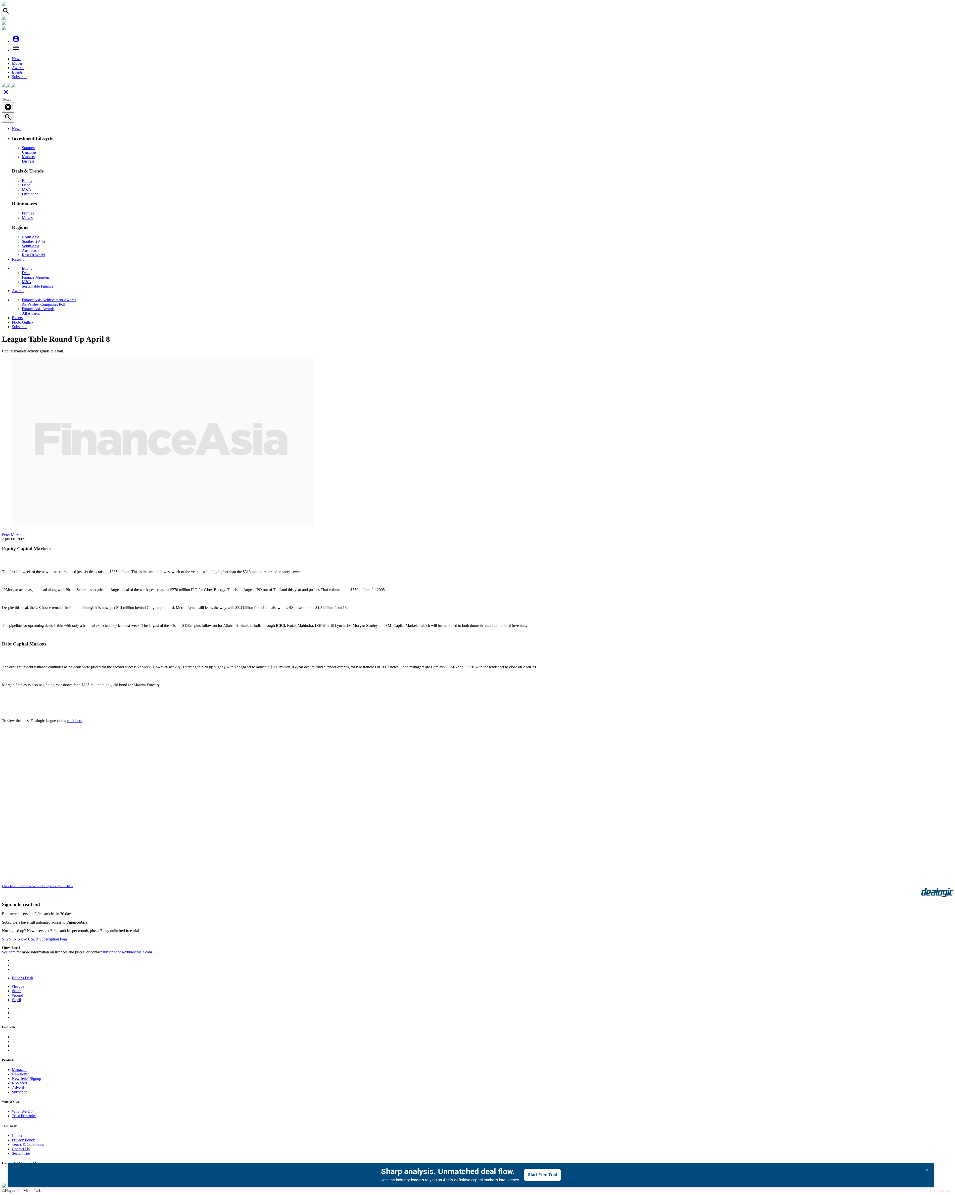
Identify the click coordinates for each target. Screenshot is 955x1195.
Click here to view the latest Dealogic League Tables (37, 886)
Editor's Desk (22, 978)
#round (17, 995)
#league (18, 986)
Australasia (30, 250)
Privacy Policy (23, 1140)
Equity (27, 180)
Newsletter (20, 1074)
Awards (18, 68)
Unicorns (29, 152)
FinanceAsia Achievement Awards (49, 300)
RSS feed (19, 1083)
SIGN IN (9, 939)
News (16, 59)
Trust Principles (24, 1116)
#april (16, 1000)
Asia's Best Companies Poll (43, 304)
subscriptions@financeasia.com (127, 952)
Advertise (19, 1087)
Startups (28, 148)
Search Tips (21, 1153)
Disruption (30, 194)
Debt (26, 185)
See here (8, 952)
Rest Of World (33, 255)
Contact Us (21, 1149)
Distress (28, 161)
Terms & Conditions (28, 1144)
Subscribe (19, 77)
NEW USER (28, 939)
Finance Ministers (36, 277)
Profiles (28, 213)
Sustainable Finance (37, 286)
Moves (17, 63)
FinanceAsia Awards (38, 309)
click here (74, 721)
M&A (26, 189)
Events (17, 72)
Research (19, 259)
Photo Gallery (23, 322)
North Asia (30, 237)
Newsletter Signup (26, 1078)
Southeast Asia (33, 241)
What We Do (22, 1111)
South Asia (30, 246)
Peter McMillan (14, 534)
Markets (28, 157)
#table (16, 991)
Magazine (19, 1069)
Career (17, 1135)
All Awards (31, 313)
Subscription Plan (53, 939)
